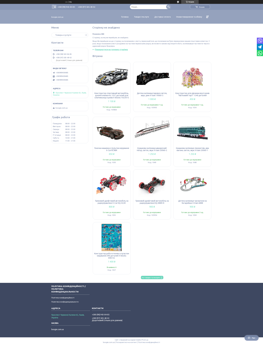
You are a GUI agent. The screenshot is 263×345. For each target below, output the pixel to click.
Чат (253, 338)
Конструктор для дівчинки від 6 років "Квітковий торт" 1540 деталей (192, 94)
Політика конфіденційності (62, 298)
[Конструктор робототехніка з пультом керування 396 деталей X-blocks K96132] (111, 237)
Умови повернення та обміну (189, 17)
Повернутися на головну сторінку (111, 49)
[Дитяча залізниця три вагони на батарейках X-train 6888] (192, 184)
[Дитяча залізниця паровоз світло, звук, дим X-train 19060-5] (152, 77)
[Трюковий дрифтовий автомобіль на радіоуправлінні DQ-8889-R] (152, 184)
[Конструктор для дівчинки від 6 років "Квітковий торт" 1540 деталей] (192, 77)
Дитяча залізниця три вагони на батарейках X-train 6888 (192, 202)
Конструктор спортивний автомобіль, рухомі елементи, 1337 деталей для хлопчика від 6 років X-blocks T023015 (112, 95)
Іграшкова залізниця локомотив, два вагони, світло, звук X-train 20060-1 (192, 149)
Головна (124, 17)
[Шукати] (168, 6)
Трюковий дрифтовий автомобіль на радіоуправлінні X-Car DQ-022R (111, 202)
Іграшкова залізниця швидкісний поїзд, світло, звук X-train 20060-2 (152, 149)
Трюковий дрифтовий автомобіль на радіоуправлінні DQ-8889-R (152, 202)
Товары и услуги (63, 35)
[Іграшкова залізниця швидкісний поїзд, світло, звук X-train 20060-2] (152, 132)
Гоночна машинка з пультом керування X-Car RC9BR (111, 149)
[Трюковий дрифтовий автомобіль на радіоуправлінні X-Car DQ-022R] (111, 184)
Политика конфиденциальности (64, 302)
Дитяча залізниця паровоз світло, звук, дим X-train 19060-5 (152, 94)
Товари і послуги (141, 17)
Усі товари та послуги (151, 277)
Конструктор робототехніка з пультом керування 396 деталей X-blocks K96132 (111, 255)
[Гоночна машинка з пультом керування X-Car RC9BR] (111, 132)
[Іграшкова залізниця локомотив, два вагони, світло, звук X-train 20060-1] (192, 132)
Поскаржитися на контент (126, 342)
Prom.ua (145, 340)
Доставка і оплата (162, 17)
